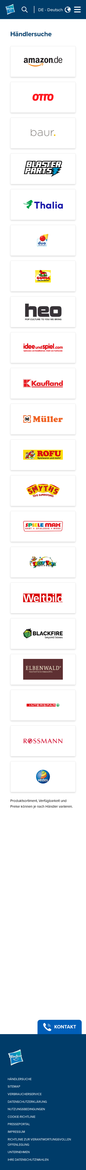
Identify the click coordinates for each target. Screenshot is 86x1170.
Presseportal (19, 1124)
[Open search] (24, 9)
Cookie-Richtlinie (21, 1117)
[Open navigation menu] (77, 9)
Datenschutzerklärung (27, 1102)
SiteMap (14, 1086)
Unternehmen (19, 1152)
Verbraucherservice (25, 1094)
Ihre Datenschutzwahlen (28, 1160)
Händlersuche (31, 34)
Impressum (16, 1132)
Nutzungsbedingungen (26, 1109)
